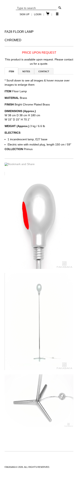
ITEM (11, 71)
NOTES (26, 71)
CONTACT (43, 71)
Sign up (24, 14)
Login (37, 14)
